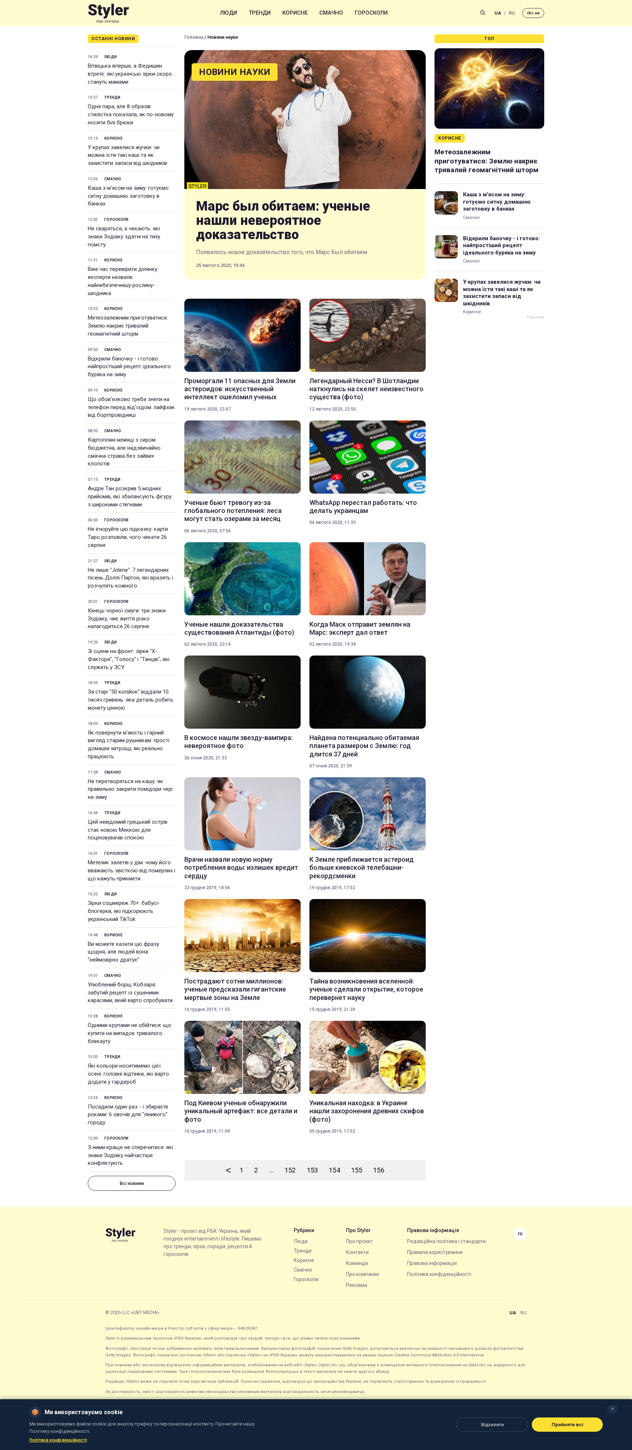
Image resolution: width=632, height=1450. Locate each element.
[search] (482, 12)
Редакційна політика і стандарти (446, 1241)
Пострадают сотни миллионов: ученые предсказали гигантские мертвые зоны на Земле (235, 989)
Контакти (357, 1252)
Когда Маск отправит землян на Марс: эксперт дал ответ (359, 628)
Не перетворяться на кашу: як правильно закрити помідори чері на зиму (130, 789)
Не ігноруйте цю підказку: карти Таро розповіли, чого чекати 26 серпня (128, 537)
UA (497, 13)
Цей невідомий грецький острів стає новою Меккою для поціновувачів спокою (128, 830)
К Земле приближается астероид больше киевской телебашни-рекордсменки (361, 868)
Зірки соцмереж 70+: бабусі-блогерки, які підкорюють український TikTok (124, 911)
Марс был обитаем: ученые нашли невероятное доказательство (283, 220)
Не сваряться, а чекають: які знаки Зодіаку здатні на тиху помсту (124, 236)
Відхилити (492, 1424)
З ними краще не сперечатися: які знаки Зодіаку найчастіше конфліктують (130, 1155)
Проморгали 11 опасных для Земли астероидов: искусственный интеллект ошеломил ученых (240, 389)
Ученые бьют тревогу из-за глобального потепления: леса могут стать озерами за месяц (233, 511)
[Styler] (108, 13)
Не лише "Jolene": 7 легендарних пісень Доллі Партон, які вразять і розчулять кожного (130, 578)
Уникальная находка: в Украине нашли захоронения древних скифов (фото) (366, 1111)
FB (520, 1234)
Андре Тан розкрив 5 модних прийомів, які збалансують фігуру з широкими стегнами (130, 496)
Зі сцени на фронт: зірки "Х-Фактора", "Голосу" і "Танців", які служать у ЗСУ (128, 659)
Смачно (331, 13)
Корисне (295, 13)
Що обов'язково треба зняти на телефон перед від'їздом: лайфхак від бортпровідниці (131, 407)
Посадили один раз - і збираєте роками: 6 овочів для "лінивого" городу (128, 1114)
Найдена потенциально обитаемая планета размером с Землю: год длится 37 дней (364, 746)
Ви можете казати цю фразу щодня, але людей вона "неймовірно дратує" (123, 952)
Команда (357, 1263)
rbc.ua (533, 13)
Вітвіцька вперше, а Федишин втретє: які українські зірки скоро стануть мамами (130, 74)
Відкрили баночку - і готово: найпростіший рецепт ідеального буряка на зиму (129, 366)
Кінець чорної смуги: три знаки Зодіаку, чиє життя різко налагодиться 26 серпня (127, 618)
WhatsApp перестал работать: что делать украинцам (363, 506)
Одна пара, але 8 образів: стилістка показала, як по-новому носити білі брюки (131, 114)
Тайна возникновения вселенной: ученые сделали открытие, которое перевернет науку (366, 989)
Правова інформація (432, 1263)
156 (378, 1170)
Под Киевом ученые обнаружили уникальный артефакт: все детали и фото (240, 1111)
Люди (228, 13)
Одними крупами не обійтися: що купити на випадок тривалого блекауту (129, 1033)
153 (312, 1170)
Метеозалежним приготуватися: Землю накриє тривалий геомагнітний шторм (128, 325)
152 (290, 1170)
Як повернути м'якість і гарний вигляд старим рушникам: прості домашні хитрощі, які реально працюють (128, 744)
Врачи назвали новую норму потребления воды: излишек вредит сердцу (241, 868)
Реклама (356, 1285)
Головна (193, 37)
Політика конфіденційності (439, 1274)
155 (356, 1170)
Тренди (260, 13)
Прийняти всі (567, 1424)
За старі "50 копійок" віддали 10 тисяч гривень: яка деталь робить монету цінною (130, 699)
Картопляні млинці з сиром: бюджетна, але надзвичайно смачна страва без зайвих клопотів (124, 452)
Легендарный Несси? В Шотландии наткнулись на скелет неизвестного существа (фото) (366, 389)
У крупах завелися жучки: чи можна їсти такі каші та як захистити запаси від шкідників (127, 155)
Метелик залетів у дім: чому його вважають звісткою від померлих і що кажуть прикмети (131, 870)
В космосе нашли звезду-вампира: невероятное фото (238, 741)
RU (512, 13)
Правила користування (435, 1252)
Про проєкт (359, 1241)
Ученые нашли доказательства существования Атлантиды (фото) (239, 628)
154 (334, 1170)
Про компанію (362, 1274)
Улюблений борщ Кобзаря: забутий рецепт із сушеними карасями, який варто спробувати (130, 992)
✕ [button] (612, 1408)
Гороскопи (371, 13)
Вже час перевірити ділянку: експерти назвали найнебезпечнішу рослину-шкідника (123, 281)
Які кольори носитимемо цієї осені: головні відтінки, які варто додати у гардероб (128, 1073)
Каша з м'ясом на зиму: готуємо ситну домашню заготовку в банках (128, 196)
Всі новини (132, 1183)
